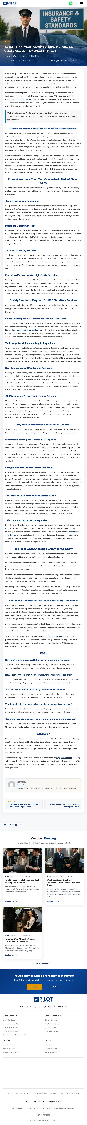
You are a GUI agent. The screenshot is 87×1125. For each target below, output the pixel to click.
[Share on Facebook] (5, 824)
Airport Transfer (8, 1045)
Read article (9, 901)
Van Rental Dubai (9, 1049)
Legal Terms (52, 1097)
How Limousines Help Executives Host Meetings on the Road (22, 881)
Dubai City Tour (50, 1027)
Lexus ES (48, 1045)
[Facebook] (35, 1006)
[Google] (54, 1006)
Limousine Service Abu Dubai (13, 1027)
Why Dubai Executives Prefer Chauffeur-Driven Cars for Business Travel (63, 882)
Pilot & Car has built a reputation (58, 636)
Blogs (32, 1093)
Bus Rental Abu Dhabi (52, 1024)
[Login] (75, 3)
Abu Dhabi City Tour (52, 1031)
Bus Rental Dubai (51, 1020)
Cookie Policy (65, 1093)
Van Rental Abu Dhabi (10, 1052)
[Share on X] (10, 824)
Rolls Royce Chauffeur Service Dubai (15, 1035)
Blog (7, 42)
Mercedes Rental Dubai (11, 1031)
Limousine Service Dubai (11, 1024)
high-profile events (64, 757)
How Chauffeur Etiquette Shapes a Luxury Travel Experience (20, 940)
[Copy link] (21, 824)
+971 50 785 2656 (43, 1115)
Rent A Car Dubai (9, 1020)
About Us (9, 1093)
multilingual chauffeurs (27, 99)
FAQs (16, 1093)
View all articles (42, 963)
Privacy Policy (53, 1093)
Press (44, 1097)
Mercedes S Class (51, 1049)
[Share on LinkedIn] (15, 824)
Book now (34, 987)
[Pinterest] (49, 1006)
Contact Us (24, 1093)
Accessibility (75, 1093)
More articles (52, 987)
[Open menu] (81, 3)
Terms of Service (41, 1093)
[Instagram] (45, 1006)
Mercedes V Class (51, 1052)
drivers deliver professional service (27, 330)
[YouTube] (40, 1006)
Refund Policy (35, 1097)
